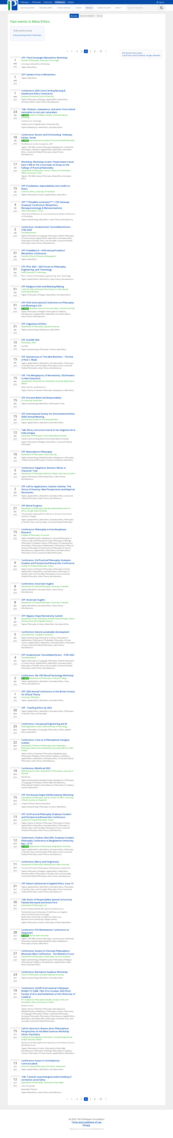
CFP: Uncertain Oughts (33, 599)
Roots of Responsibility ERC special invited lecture (42, 909)
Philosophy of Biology (36, 99)
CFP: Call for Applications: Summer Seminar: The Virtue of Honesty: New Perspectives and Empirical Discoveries (48, 489)
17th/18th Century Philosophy (39, 147)
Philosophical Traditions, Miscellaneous (37, 785)
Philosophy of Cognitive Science (34, 543)
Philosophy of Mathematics (43, 545)
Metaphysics (32, 127)
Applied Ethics (51, 99)
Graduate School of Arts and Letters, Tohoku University (52, 308)
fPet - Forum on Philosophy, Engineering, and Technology (46, 276)
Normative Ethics (28, 102)
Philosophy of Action (35, 194)
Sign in (161, 2)
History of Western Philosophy (39, 390)
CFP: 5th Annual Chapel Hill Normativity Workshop (47, 794)
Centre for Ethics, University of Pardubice (38, 191)
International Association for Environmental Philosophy (52, 140)
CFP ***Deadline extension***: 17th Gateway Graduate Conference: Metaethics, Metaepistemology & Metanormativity (45, 205)
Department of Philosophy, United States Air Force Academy (45, 956)
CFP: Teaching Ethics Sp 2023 (36, 707)
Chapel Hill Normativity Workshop (35, 803)
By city (99, 16)
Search (78, 7)
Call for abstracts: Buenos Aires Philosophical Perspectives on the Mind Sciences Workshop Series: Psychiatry (45, 1031)
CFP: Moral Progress (31, 505)
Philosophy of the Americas (51, 1016)
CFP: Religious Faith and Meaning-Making (42, 286)
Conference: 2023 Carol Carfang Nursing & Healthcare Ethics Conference (43, 92)
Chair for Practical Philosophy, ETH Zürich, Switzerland (43, 1066)
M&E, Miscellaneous (57, 782)
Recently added (45, 7)
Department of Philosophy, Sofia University (39, 454)
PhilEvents (60, 2)
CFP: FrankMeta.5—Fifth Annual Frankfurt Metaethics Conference (43, 252)
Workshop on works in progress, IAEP (37, 144)
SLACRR (24, 346)
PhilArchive (48, 2)
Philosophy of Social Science (40, 548)
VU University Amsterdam (31, 400)
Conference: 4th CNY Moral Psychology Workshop (47, 675)
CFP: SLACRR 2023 (30, 339)
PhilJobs (70, 2)
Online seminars (64, 7)
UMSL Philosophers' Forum (32, 211)
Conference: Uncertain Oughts (37, 583)
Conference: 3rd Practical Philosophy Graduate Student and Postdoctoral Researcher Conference (47, 562)
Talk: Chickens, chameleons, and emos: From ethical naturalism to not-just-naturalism (48, 111)
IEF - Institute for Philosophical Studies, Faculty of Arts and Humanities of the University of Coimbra (45, 1000)
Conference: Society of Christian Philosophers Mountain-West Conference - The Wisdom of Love (47, 952)
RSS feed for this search (132, 53)
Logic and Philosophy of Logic (40, 540)
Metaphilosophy (46, 457)
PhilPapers (24, 2)
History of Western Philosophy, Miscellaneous (46, 1009)
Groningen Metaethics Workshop (35, 64)
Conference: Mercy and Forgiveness (40, 861)
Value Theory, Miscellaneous (47, 102)
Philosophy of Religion (36, 295)
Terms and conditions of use (86, 1122)
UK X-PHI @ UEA (28, 1086)
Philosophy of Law (55, 365)
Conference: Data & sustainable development (45, 631)
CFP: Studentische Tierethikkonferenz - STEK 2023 (47, 654)
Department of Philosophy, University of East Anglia (42, 1082)
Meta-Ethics (32, 67)
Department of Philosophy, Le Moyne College (48, 678)
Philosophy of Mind (56, 236)
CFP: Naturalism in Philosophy (36, 451)
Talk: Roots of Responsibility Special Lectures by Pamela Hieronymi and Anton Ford (47, 901)
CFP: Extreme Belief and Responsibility (41, 397)
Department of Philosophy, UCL (34, 905)
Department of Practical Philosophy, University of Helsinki (44, 586)
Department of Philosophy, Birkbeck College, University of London (48, 473)
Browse (89, 7)
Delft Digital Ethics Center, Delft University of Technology (44, 726)
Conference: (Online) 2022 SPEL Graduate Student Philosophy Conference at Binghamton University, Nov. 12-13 (48, 840)
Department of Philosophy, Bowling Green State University (45, 864)
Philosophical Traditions (50, 756)
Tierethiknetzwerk (28, 232)
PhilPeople (36, 2)
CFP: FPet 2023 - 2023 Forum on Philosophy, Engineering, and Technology (44, 268)
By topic (74, 16)
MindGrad (25, 777)
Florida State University (39, 935)
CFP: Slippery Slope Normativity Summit (42, 615)
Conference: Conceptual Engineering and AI (44, 723)
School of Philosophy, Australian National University (42, 974)
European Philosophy (30, 1016)
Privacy (86, 1125)
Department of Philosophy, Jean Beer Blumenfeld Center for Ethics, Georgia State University (46, 509)
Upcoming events (27, 7)
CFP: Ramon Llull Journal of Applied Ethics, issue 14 (47, 883)
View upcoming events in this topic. (27, 35)
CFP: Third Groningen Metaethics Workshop (44, 57)
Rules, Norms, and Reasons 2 (33, 387)
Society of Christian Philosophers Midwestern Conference (46, 868)
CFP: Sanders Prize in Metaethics (38, 74)
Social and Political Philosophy (39, 152)
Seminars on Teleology (31, 121)
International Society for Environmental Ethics (40, 419)
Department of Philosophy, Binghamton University (50, 846)
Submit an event (104, 7)
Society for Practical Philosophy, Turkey (37, 566)
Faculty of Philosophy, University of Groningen (40, 60)
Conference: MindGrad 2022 (36, 768)
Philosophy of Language (37, 236)
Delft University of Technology (33, 272)
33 (100, 51)
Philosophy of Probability (43, 640)
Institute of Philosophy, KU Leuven (35, 535)
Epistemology (32, 219)
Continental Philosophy (58, 1014)
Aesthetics (35, 149)
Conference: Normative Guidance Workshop (44, 971)
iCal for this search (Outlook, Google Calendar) (141, 55)
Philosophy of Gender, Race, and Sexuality (38, 240)
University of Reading (30, 697)
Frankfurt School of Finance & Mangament (38, 256)
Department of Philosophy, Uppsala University (40, 326)
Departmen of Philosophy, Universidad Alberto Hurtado (44, 435)
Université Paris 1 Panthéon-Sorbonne (37, 634)
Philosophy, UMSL (28, 342)
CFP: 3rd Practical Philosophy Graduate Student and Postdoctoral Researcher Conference (46, 816)
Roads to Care (27, 1005)
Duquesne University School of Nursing (37, 96)
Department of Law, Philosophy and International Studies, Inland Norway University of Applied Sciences (48, 619)
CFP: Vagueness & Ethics (34, 323)
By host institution (87, 16)
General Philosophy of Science (41, 460)
